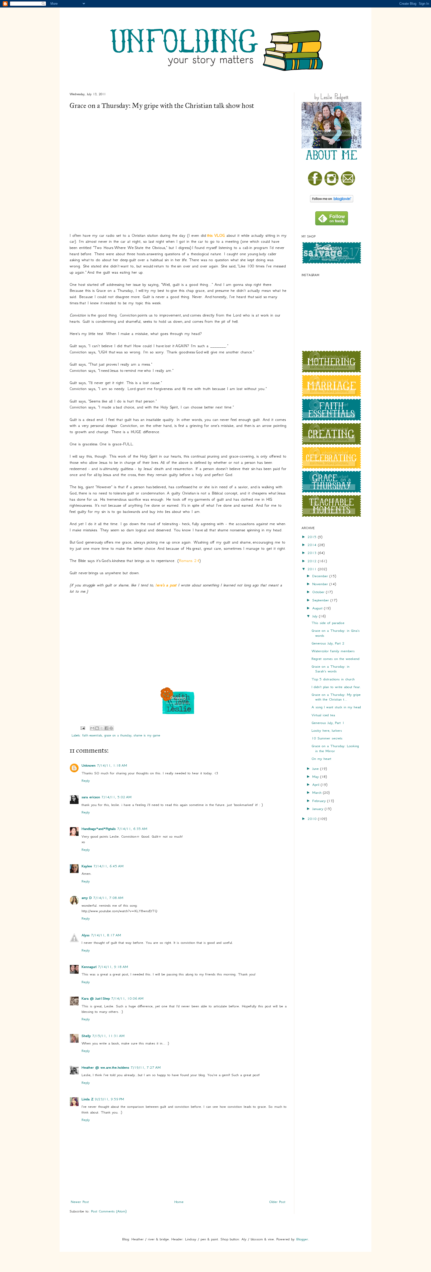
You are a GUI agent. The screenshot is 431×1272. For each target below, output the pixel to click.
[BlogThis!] (97, 728)
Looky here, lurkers (327, 730)
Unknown (89, 765)
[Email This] (92, 728)
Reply (86, 780)
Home (179, 1201)
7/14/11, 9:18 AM (113, 966)
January (318, 808)
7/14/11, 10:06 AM (127, 998)
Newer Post (80, 1201)
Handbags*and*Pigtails (99, 828)
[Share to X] (101, 728)
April (316, 784)
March (317, 792)
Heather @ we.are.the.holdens (105, 1067)
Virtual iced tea (323, 715)
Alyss (86, 935)
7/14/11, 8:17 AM (106, 935)
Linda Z (87, 1099)
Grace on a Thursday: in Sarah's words (330, 668)
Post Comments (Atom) (108, 1211)
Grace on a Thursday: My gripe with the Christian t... (336, 697)
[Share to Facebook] (106, 728)
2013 (313, 553)
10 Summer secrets (327, 738)
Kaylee (87, 866)
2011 (313, 569)
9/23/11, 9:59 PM (109, 1099)
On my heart (321, 758)
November (320, 584)
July (315, 616)
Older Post (277, 1201)
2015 (313, 537)
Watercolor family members (333, 651)
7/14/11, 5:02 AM (116, 797)
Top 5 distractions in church (333, 679)
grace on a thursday (117, 735)
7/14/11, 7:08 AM (108, 897)
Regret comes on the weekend (335, 658)
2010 (313, 818)
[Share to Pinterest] (111, 728)
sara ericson (91, 797)
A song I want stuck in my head (336, 707)
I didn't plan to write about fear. (336, 687)
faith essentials (92, 735)
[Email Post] (83, 728)
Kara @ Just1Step (96, 998)
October (319, 592)
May (316, 776)
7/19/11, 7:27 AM (146, 1067)
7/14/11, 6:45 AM (108, 866)
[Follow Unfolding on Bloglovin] (331, 201)
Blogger (302, 1239)
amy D (87, 897)
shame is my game (147, 735)
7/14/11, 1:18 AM (112, 765)
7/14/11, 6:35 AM (132, 828)
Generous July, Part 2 (328, 643)
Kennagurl (89, 966)
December (320, 576)
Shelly (86, 1036)
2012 (313, 561)
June (316, 768)
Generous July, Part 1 (328, 722)
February (319, 800)
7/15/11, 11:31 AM (108, 1036)
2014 (313, 545)
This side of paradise (328, 623)
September (321, 600)
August (318, 608)
